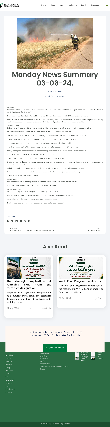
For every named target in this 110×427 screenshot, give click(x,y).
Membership (72, 5)
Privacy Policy (45, 424)
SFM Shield (44, 353)
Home (43, 5)
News (61, 5)
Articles (43, 356)
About (52, 5)
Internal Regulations (61, 424)
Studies (43, 361)
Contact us (95, 5)
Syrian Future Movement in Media (54, 366)
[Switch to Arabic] (107, 5)
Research (44, 358)
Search (83, 5)
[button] (8, 221)
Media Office (53, 91)
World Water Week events (100, 356)
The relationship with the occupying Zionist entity (86, 355)
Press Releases (46, 364)
